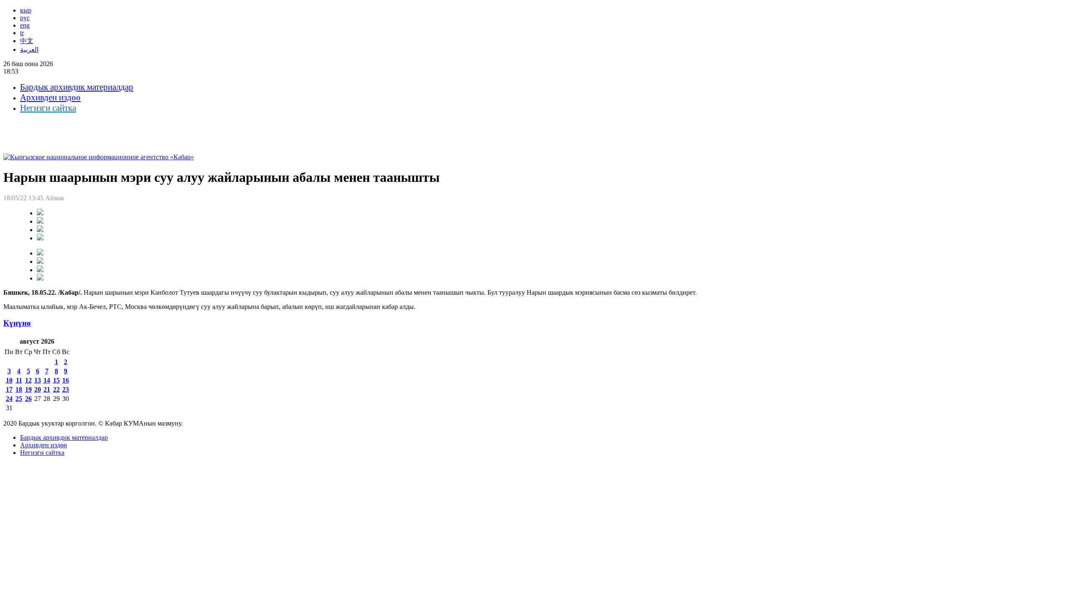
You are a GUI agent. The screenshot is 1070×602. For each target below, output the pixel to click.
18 (18, 389)
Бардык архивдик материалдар (76, 87)
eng (25, 25)
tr (22, 32)
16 (65, 380)
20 (37, 389)
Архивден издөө (50, 97)
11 (19, 380)
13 (37, 380)
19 (28, 389)
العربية (29, 49)
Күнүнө (17, 323)
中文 (26, 40)
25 (18, 398)
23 (65, 389)
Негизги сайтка (48, 108)
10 (9, 380)
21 (46, 389)
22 (56, 389)
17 (9, 389)
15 (56, 380)
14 (46, 380)
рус (25, 17)
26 (28, 398)
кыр (25, 10)
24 (9, 398)
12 (28, 380)
